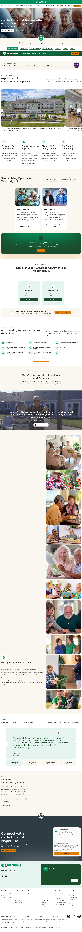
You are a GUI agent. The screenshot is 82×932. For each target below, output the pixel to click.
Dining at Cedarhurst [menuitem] (19, 900)
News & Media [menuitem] (45, 906)
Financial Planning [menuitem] (59, 893)
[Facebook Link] (2, 876)
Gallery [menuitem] (2, 899)
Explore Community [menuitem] (6, 890)
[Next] (79, 110)
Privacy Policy (67, 847)
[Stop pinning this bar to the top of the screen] (81, 52)
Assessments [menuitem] (44, 902)
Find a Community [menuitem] (73, 903)
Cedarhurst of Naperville (6, 5)
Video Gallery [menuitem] (44, 898)
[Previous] (6, 744)
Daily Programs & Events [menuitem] (20, 898)
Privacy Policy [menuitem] (26, 916)
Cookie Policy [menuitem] (56, 916)
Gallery (38, 5)
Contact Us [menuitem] (71, 890)
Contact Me (75, 53)
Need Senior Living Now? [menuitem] (33, 898)
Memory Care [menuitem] (31, 895)
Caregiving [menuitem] (57, 898)
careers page (76, 849)
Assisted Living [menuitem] (31, 893)
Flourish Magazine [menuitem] (45, 900)
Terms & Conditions (73, 847)
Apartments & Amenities (21, 5)
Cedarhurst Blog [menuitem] (45, 893)
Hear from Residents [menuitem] (19, 902)
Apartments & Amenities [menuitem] (6, 897)
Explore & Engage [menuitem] (46, 890)
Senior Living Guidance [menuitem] (60, 895)
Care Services (31, 5)
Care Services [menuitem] (31, 890)
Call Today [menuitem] (74, 897)
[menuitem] (6, 6)
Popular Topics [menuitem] (59, 890)
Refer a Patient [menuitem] (72, 909)
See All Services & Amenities (41, 360)
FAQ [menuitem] (43, 904)
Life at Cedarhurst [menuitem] (18, 893)
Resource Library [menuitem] (45, 895)
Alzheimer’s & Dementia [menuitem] (60, 900)
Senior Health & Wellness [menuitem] (60, 902)
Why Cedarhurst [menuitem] (19, 890)
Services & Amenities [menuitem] (19, 895)
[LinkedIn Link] (6, 876)
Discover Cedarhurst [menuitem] (59, 904)
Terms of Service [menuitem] (41, 916)
